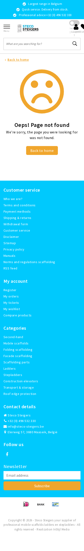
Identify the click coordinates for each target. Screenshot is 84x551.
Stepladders (13, 375)
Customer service (17, 230)
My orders (11, 296)
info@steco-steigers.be (26, 426)
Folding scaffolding (18, 349)
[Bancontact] (57, 506)
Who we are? (13, 199)
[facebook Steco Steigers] (7, 454)
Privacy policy (14, 249)
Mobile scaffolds (16, 343)
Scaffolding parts (17, 362)
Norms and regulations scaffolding (29, 262)
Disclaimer (11, 237)
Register (10, 290)
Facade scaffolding (18, 356)
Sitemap (10, 243)
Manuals (9, 256)
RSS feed (11, 268)
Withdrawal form (16, 224)
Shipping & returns (18, 218)
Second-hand (13, 337)
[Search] (75, 44)
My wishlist (12, 309)
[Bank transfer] (42, 506)
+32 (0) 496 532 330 (21, 421)
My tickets (11, 303)
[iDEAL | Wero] (27, 506)
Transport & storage (19, 387)
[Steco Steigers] (28, 28)
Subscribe (42, 485)
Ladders (10, 368)
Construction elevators (21, 381)
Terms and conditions (20, 205)
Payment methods (17, 211)
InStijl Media (61, 529)
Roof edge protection (20, 394)
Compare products (18, 315)
